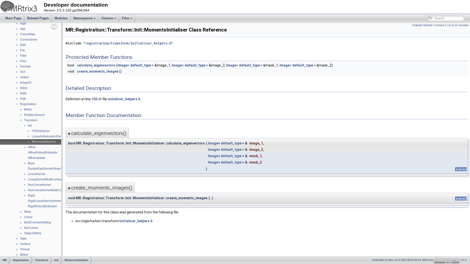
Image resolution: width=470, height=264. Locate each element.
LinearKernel (36, 174)
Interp (24, 88)
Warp (27, 211)
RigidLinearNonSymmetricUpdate (50, 201)
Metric (28, 109)
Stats (23, 238)
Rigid (31, 195)
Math (23, 93)
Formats (25, 66)
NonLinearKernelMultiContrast (48, 190)
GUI (22, 72)
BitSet (24, 254)
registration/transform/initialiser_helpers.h (128, 43)
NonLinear (31, 228)
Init (30, 125)
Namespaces (83, 18)
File (22, 50)
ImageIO (25, 82)
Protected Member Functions (428, 25)
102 (94, 99)
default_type (140, 65)
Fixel (23, 61)
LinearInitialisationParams (49, 136)
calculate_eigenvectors (96, 65)
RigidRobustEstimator (42, 206)
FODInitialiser (41, 131)
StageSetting (32, 233)
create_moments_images (97, 71)
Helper (24, 77)
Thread (25, 249)
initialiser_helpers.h (124, 99)
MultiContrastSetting (37, 222)
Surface (25, 244)
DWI (23, 45)
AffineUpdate (36, 158)
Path (23, 98)
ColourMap (27, 34)
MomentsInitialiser (44, 141)
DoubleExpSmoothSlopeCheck (49, 168)
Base (31, 163)
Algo (23, 23)
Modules (61, 18)
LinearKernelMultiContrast (45, 179)
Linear (28, 217)
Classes (107, 18)
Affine (31, 147)
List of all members (458, 25)
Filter (23, 55)
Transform (30, 120)
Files (125, 18)
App (22, 29)
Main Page (13, 18)
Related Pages (38, 18)
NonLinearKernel (39, 185)
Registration (28, 104)
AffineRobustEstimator (43, 152)
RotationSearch (34, 115)
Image (123, 65)
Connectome (28, 39)
